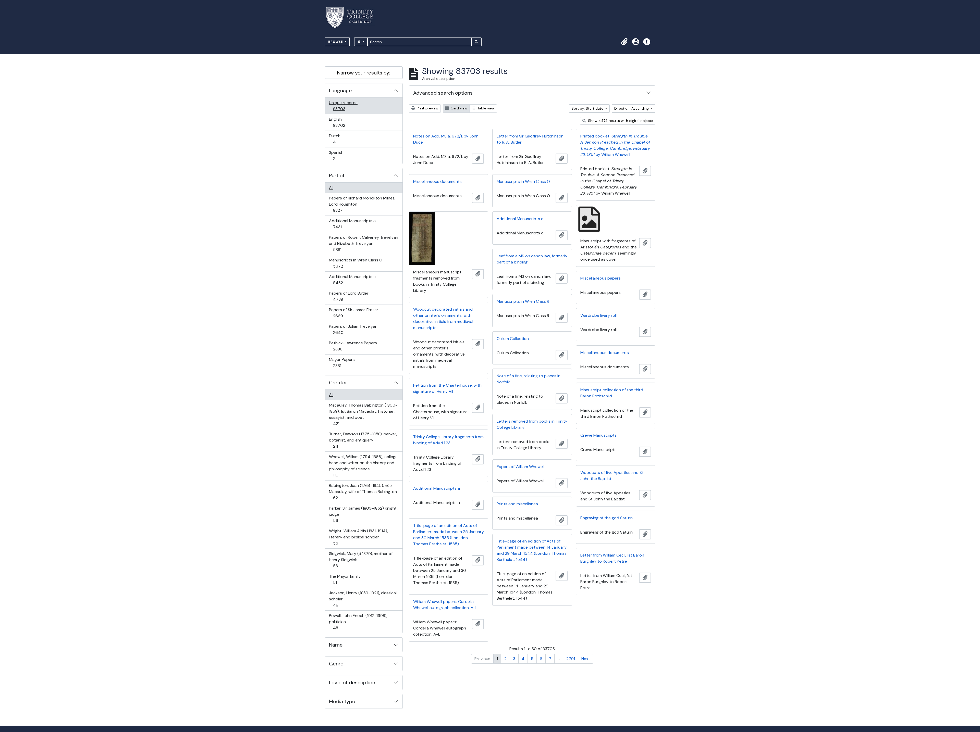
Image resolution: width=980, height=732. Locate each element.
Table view (485, 108)
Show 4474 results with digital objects (620, 120)
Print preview (427, 108)
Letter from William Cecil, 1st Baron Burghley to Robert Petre (612, 558)
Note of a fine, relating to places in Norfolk (528, 379)
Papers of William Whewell (520, 466)
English (343, 122)
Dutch (338, 139)
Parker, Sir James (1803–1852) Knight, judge (363, 514)
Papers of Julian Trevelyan (353, 329)
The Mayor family (345, 579)
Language (340, 90)
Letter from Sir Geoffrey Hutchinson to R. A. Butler (530, 139)
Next (585, 658)
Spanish (338, 155)
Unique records (343, 105)
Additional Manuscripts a (352, 224)
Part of (337, 175)
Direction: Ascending (632, 108)
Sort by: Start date (587, 108)
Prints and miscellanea (517, 504)
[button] (624, 41)
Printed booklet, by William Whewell (615, 145)
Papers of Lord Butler (349, 296)
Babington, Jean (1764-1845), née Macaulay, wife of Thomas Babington (363, 491)
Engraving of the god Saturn (606, 518)
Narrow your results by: (363, 72)
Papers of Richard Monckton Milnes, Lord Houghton (362, 204)
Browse (336, 42)
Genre (336, 663)
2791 (570, 658)
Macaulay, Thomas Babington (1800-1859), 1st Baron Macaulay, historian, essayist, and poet (363, 414)
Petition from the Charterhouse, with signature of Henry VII (447, 388)
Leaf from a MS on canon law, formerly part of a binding (532, 259)
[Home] (352, 17)
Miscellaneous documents (437, 181)
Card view (458, 108)
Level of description (352, 682)
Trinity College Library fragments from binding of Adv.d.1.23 (448, 440)
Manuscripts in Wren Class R (523, 301)
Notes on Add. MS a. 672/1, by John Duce (446, 139)
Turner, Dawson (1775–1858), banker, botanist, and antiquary (363, 440)
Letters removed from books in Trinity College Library (532, 424)
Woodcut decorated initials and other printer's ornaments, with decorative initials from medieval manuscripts (443, 318)
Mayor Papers (342, 362)
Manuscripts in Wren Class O (355, 263)
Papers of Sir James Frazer (353, 313)
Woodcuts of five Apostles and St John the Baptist (612, 475)
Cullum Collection (513, 338)
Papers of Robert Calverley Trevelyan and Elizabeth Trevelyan (363, 243)
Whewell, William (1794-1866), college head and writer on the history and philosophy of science (363, 466)
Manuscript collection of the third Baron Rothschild (611, 393)
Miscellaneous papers (600, 278)
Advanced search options (443, 93)
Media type (342, 701)
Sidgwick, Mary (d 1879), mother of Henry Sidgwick (361, 560)
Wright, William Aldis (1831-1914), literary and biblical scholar (358, 537)
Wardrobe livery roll (598, 315)
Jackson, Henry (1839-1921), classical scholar (363, 599)
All (331, 187)
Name (336, 644)
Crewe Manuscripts (598, 435)
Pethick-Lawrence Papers (353, 346)
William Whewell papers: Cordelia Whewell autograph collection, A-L (445, 604)
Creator (338, 382)
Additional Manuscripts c (352, 279)
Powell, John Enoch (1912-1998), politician (358, 621)
